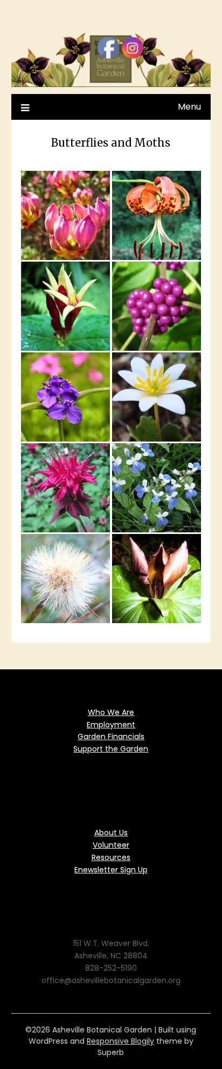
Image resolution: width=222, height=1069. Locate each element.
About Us (111, 832)
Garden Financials (111, 736)
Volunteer (111, 845)
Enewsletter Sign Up (111, 869)
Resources (111, 857)
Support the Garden (110, 748)
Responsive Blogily (120, 1041)
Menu (189, 106)
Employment (111, 724)
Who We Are (111, 712)
